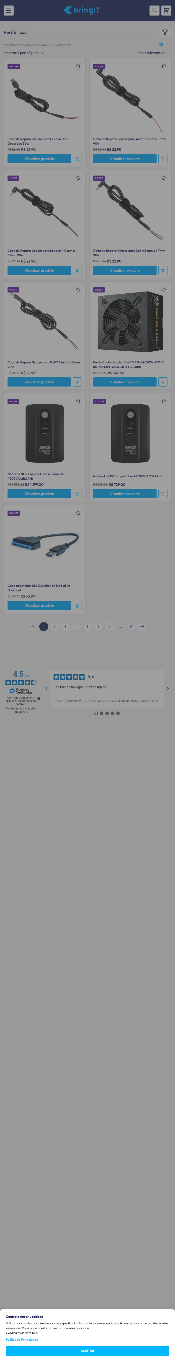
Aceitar (87, 1351)
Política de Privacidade (22, 1339)
